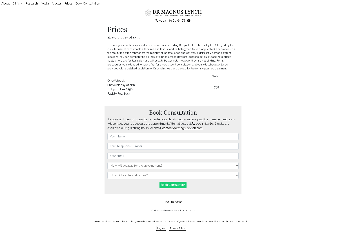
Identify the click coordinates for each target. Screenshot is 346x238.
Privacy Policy (177, 228)
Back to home (173, 202)
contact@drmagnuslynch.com (182, 128)
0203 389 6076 (205, 123)
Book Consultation (87, 3)
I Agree (161, 228)
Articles (57, 3)
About (5, 3)
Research (31, 3)
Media (45, 3)
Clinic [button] (16, 3)
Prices (68, 3)
